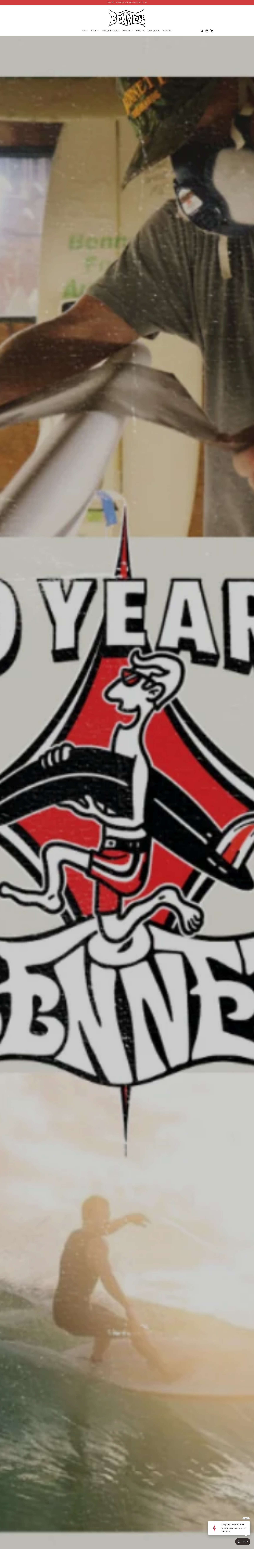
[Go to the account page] (207, 31)
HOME (84, 30)
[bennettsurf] (127, 18)
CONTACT (168, 30)
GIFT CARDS (154, 30)
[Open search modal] (202, 31)
